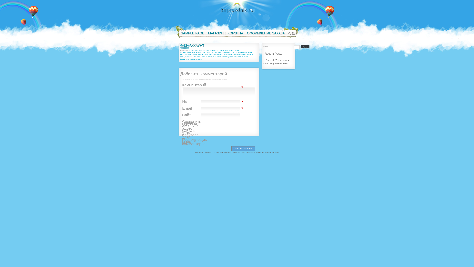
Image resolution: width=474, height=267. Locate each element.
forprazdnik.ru (237, 10)
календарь (242, 52)
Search (289, 33)
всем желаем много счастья (227, 52)
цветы (200, 59)
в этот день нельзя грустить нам (212, 50)
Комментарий (191, 85)
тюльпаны (193, 59)
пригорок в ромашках (192, 57)
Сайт (186, 115)
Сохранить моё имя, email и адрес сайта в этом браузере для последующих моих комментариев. (191, 133)
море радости (203, 55)
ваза (226, 50)
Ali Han (259, 152)
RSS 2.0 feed (293, 33)
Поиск (265, 46)
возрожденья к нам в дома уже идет (204, 52)
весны (189, 52)
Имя (191, 102)
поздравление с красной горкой (235, 55)
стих (187, 59)
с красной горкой (206, 57)
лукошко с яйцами (191, 55)
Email (191, 108)
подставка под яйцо (216, 55)
